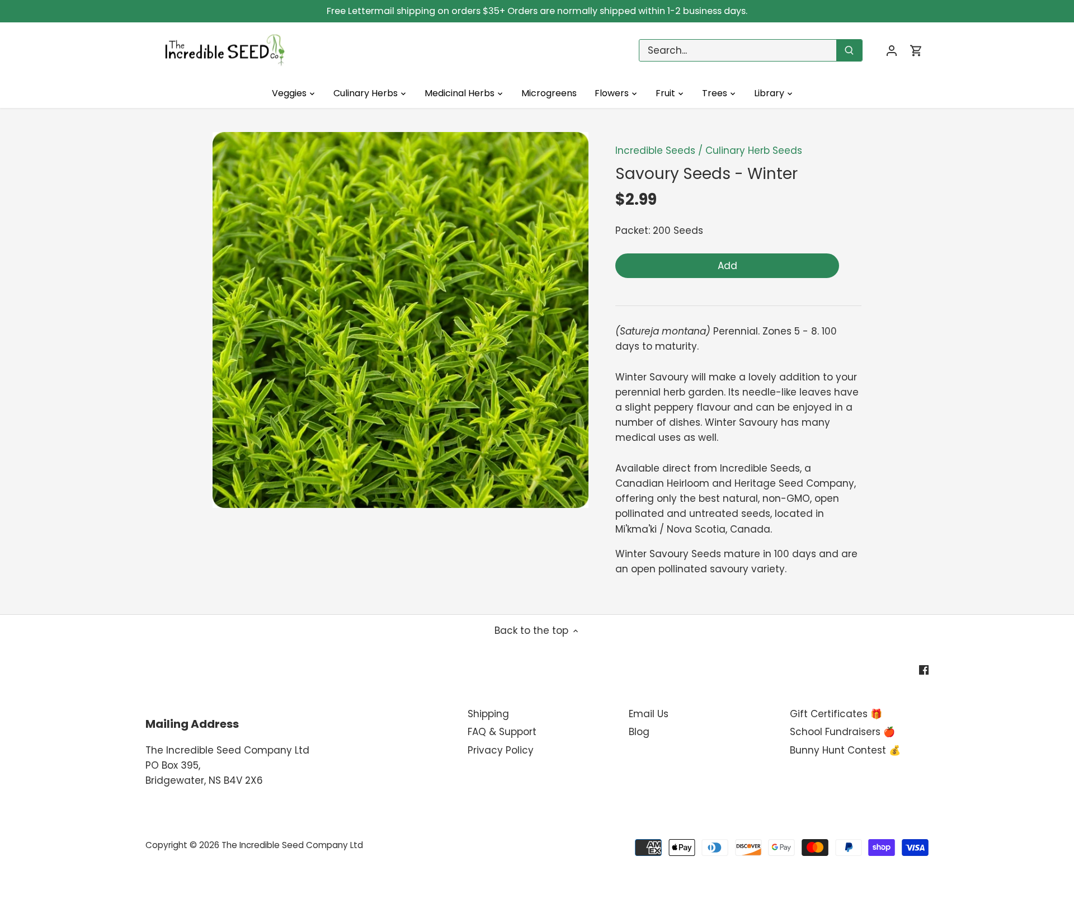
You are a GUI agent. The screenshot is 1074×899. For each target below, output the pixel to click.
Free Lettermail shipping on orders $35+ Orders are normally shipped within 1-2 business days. (537, 10)
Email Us (648, 714)
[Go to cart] (916, 50)
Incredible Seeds (655, 150)
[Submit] (849, 50)
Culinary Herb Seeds (753, 150)
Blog (639, 731)
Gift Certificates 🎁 (836, 714)
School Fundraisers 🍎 (842, 731)
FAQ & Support (502, 731)
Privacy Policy (501, 750)
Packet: (632, 230)
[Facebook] (924, 669)
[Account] (891, 50)
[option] (400, 320)
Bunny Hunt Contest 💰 (845, 750)
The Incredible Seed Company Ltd (292, 845)
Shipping (488, 714)
